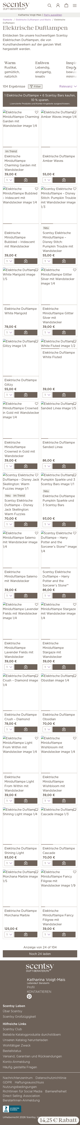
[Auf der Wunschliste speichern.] (36, 111)
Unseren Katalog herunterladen (25, 1040)
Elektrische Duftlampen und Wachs (33, 19)
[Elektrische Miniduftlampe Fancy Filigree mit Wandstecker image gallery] (59, 889)
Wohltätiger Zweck (17, 1045)
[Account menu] (56, 6)
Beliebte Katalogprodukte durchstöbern (32, 1034)
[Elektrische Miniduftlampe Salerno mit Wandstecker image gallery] (21, 550)
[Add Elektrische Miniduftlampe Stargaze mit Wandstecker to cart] (64, 667)
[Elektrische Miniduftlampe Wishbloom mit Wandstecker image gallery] (59, 755)
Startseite (7, 19)
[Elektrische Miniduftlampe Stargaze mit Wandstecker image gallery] (59, 621)
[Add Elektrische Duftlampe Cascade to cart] (64, 863)
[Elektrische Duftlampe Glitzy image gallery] (21, 358)
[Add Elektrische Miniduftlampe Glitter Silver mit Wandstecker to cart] (64, 332)
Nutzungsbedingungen (20, 1087)
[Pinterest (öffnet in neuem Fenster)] (29, 996)
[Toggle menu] (73, 5)
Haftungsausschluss (29, 1082)
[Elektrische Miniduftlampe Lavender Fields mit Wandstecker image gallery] (21, 621)
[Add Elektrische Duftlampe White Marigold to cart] (25, 332)
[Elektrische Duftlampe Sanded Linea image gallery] (59, 420)
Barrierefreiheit (56, 1091)
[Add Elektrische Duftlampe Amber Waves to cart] (64, 180)
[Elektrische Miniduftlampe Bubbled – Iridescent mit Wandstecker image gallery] (21, 206)
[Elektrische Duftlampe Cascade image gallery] (59, 826)
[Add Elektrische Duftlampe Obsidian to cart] (64, 729)
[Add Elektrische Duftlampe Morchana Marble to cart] (25, 934)
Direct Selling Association (21, 1096)
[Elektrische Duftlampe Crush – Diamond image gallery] (21, 693)
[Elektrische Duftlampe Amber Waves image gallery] (59, 129)
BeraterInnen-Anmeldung (21, 1100)
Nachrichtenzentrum (18, 1078)
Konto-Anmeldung (16, 1062)
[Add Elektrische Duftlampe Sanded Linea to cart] (64, 466)
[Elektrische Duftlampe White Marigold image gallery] (21, 287)
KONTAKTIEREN (39, 992)
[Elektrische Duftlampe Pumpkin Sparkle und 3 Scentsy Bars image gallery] (59, 481)
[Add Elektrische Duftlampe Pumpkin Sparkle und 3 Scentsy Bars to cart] (64, 524)
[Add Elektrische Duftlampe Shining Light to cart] (25, 863)
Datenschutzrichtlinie (51, 1078)
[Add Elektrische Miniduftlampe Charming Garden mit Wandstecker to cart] (25, 180)
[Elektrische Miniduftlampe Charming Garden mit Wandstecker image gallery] (21, 129)
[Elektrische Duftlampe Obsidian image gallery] (59, 693)
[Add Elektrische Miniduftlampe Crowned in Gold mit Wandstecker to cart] (25, 466)
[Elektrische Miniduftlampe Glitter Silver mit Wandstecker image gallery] (59, 287)
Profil (31, 987)
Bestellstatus (12, 1051)
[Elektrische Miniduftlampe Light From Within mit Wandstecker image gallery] (21, 755)
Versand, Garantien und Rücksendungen (32, 1056)
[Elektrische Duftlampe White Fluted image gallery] (59, 344)
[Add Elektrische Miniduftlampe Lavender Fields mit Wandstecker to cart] (25, 667)
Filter (37, 86)
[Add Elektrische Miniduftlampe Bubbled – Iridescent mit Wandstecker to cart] (25, 261)
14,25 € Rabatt (58, 1120)
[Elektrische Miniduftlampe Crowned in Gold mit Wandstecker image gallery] (21, 420)
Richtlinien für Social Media (22, 1091)
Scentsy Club (12, 1029)
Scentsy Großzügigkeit (19, 1016)
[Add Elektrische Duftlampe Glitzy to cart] (25, 395)
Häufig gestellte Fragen (20, 1067)
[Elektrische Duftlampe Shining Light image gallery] (21, 826)
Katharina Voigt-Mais (29, 14)
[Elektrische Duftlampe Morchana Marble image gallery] (21, 889)
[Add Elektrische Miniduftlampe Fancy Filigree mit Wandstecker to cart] (64, 934)
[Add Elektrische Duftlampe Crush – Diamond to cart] (25, 729)
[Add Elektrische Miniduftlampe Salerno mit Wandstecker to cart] (25, 595)
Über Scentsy (12, 1011)
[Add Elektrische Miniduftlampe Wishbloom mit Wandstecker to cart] (64, 801)
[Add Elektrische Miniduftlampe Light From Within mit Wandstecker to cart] (25, 801)
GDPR (7, 1082)
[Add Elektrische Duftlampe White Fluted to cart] (64, 395)
